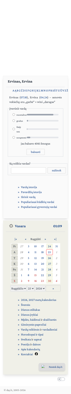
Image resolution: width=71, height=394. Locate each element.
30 (21, 263)
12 (35, 258)
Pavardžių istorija (31, 192)
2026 (24, 299)
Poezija (25, 344)
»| (55, 239)
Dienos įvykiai (29, 314)
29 (21, 258)
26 (49, 258)
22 (42, 275)
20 (42, 263)
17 (42, 246)
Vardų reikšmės (30, 329)
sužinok (56, 170)
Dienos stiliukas (30, 309)
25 (49, 252)
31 (56, 246)
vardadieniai (49, 329)
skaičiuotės (49, 319)
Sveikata (26, 339)
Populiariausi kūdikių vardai (37, 201)
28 (21, 252)
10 (35, 246)
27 (21, 246)
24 (49, 246)
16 (35, 280)
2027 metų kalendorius (42, 299)
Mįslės (25, 319)
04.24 (43, 97)
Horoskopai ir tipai (32, 334)
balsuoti (35, 151)
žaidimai (35, 319)
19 (42, 258)
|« (16, 239)
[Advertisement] (35, 35)
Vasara (20, 226)
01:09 (57, 226)
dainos (37, 344)
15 (35, 275)
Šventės (25, 304)
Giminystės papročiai (33, 324)
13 (35, 263)
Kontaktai (27, 354)
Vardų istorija (29, 187)
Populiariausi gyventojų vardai (39, 206)
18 (42, 252)
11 (35, 252)
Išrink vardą (28, 197)
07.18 (24, 97)
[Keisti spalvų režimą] (60, 379)
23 (42, 280)
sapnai (38, 339)
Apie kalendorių (30, 349)
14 (35, 269)
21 (42, 269)
